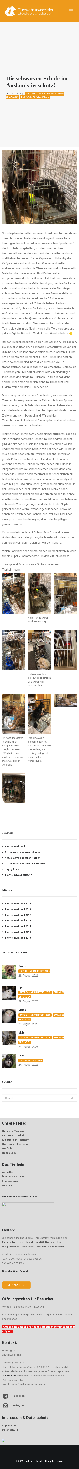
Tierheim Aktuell (35, 96)
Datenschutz (10, 1429)
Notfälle (7, 1148)
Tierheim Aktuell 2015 (18, 926)
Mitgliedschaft (11, 1246)
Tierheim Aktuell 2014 (18, 932)
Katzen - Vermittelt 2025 (34, 992)
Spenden (18, 1285)
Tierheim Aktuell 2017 (18, 915)
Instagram (18, 1405)
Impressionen (10, 1181)
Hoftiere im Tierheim (15, 1144)
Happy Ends (12, 869)
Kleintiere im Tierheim (15, 1139)
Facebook (18, 1395)
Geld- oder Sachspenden (50, 1246)
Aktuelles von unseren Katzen (22, 858)
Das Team (8, 1185)
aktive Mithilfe (40, 1242)
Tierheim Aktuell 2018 (18, 909)
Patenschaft (10, 1242)
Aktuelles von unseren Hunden (23, 852)
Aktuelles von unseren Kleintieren (25, 863)
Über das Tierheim (13, 1176)
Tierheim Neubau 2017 (18, 875)
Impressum (9, 1425)
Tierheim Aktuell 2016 (18, 920)
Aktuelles (7, 1172)
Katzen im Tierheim (14, 1135)
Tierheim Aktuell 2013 (18, 937)
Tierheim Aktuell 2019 (18, 903)
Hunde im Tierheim (30, 1060)
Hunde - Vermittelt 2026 (34, 971)
